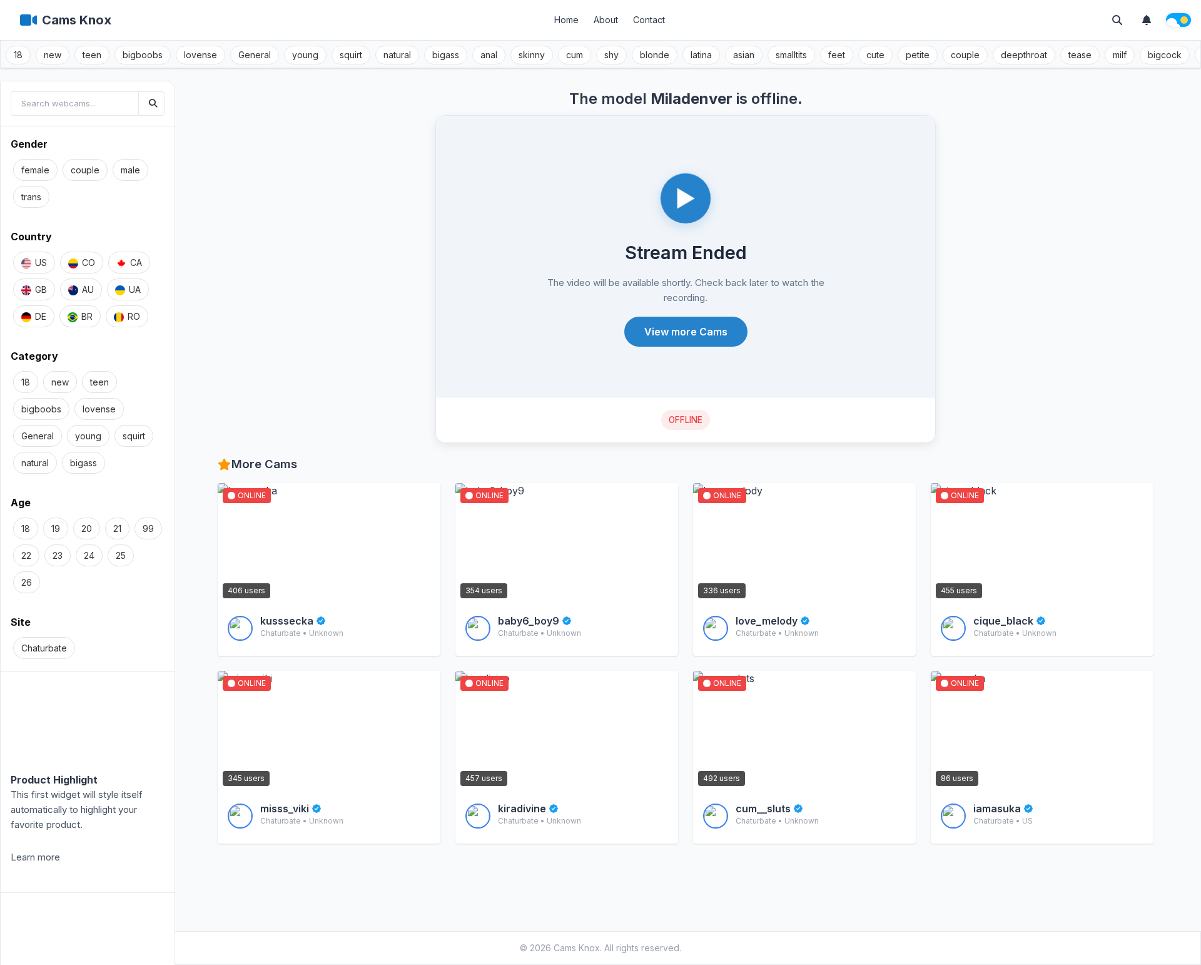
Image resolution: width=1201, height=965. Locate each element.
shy (611, 54)
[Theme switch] (1178, 20)
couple (965, 54)
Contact (649, 19)
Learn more (35, 857)
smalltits (791, 54)
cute (875, 54)
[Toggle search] (1117, 20)
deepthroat (1024, 54)
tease (1080, 54)
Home (566, 19)
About (606, 19)
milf (1120, 54)
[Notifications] (1146, 20)
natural (397, 54)
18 (18, 54)
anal (488, 54)
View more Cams (685, 331)
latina (701, 54)
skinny (532, 54)
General (254, 54)
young (305, 54)
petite (918, 54)
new (52, 54)
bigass (445, 54)
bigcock (1165, 54)
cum (574, 54)
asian (743, 54)
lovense (200, 54)
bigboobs (143, 54)
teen (92, 54)
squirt (351, 54)
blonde (654, 54)
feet (836, 54)
